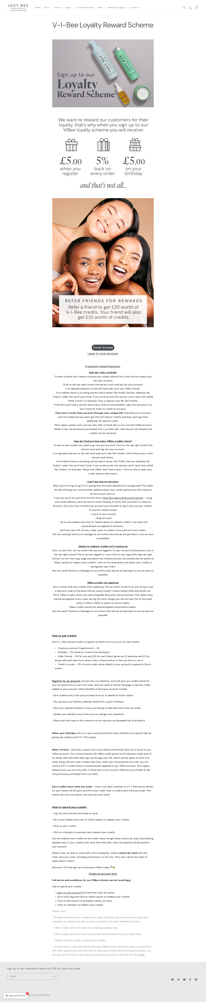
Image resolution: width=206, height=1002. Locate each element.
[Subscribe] (54, 976)
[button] (47, 7)
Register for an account (66, 681)
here (128, 880)
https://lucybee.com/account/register (122, 497)
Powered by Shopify (38, 995)
